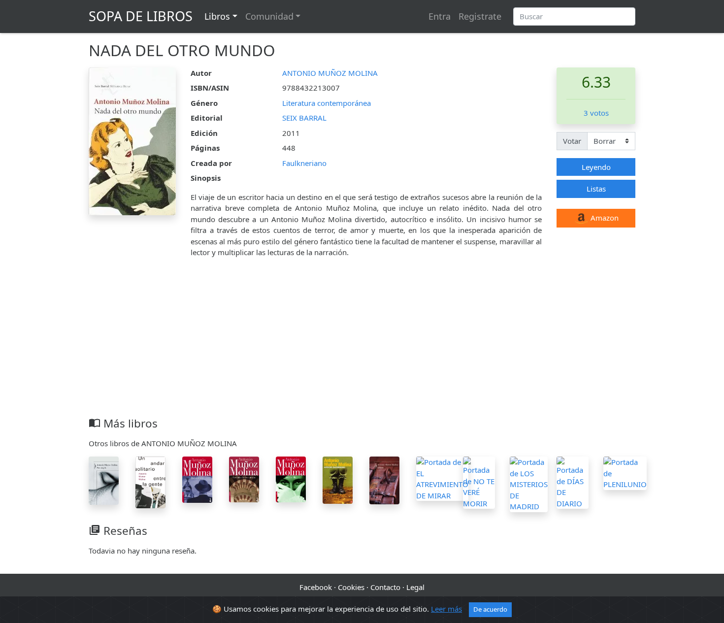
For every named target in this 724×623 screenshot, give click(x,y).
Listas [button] (596, 189)
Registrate (480, 16)
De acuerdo (490, 609)
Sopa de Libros (141, 16)
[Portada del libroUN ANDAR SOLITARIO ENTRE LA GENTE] (150, 482)
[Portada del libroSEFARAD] (384, 480)
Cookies (351, 587)
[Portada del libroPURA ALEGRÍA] (104, 480)
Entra (439, 16)
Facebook (315, 587)
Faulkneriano (304, 163)
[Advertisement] (362, 343)
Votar (572, 141)
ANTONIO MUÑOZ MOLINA (330, 73)
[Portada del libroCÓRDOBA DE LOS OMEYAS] (244, 478)
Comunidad (269, 16)
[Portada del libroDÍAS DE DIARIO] (573, 482)
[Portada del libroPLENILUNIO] (625, 472)
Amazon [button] (604, 218)
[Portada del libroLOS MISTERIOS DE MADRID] (529, 483)
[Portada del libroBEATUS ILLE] (291, 478)
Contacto (385, 587)
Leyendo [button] (596, 167)
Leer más (446, 609)
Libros (217, 16)
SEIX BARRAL (304, 118)
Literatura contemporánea (326, 103)
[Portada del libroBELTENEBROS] (197, 479)
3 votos (596, 113)
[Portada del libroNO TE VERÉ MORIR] (479, 482)
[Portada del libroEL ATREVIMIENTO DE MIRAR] (442, 478)
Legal (415, 587)
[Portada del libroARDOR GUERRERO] (338, 479)
